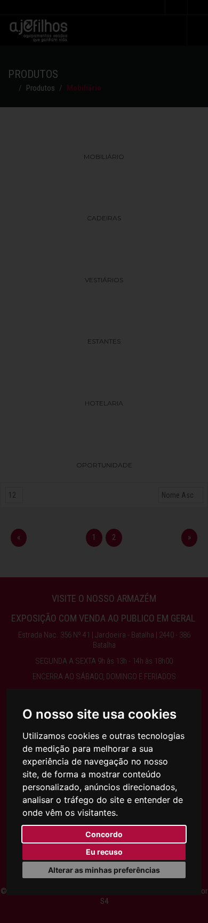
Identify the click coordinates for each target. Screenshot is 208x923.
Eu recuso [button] (104, 851)
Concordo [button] (104, 834)
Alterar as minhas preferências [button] (104, 869)
